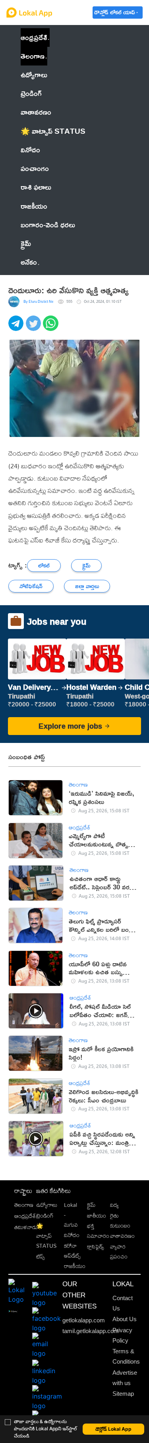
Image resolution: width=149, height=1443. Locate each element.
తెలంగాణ (33, 56)
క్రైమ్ (91, 1204)
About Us (124, 1319)
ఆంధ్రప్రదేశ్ (34, 37)
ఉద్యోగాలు (46, 1204)
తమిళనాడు (26, 1227)
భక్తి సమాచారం (98, 1230)
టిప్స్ (40, 1256)
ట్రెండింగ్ (45, 1215)
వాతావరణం (122, 1235)
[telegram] (17, 328)
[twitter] (34, 328)
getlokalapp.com (83, 1320)
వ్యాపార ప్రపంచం (119, 1251)
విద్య (114, 1204)
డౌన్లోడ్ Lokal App (113, 1429)
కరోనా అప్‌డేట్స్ (72, 1250)
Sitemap (123, 1394)
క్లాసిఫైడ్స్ (95, 1246)
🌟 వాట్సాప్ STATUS (46, 1235)
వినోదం (71, 1234)
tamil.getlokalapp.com (90, 1331)
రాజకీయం (74, 1265)
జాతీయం (96, 1215)
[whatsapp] (51, 328)
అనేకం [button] (29, 262)
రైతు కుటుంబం (120, 1220)
